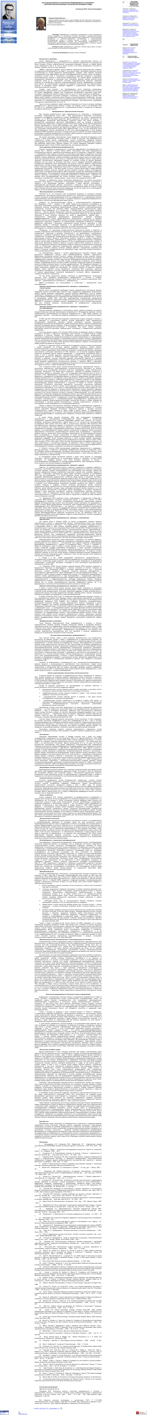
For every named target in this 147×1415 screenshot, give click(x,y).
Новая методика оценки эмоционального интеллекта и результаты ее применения (130, 97)
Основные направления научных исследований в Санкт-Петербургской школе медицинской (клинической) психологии (130, 50)
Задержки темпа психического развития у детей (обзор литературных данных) (130, 18)
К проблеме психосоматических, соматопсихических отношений (131, 24)
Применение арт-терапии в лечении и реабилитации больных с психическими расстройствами (131, 80)
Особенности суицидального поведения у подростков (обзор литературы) (131, 11)
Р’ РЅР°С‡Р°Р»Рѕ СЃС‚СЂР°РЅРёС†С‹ (47, 1409)
